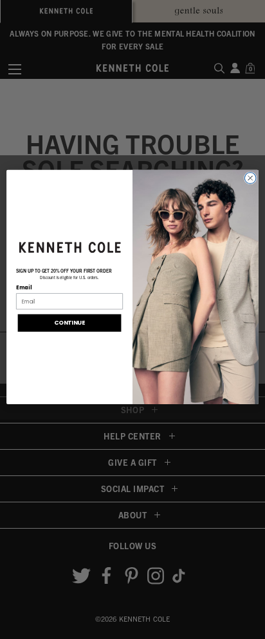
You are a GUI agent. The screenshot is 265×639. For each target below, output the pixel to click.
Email (24, 287)
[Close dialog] (250, 178)
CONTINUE (69, 323)
